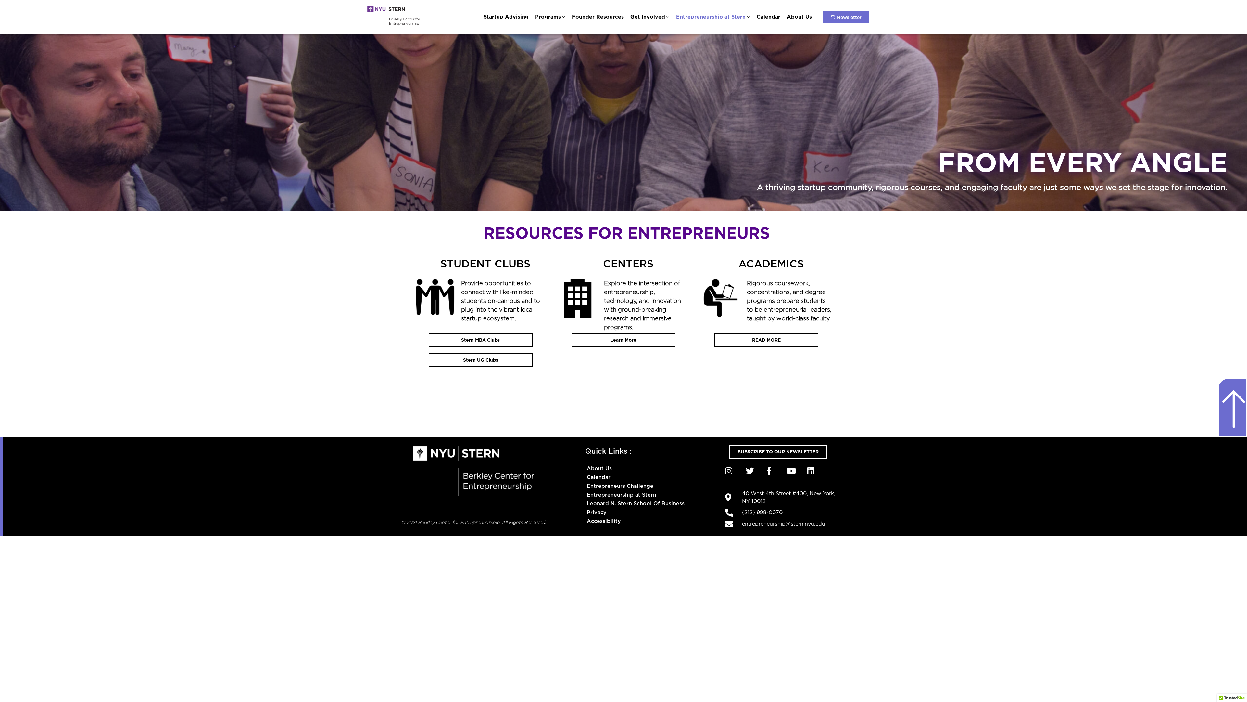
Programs (548, 17)
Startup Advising (506, 17)
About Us (799, 17)
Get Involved (647, 17)
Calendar (768, 17)
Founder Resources (598, 17)
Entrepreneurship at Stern (711, 17)
